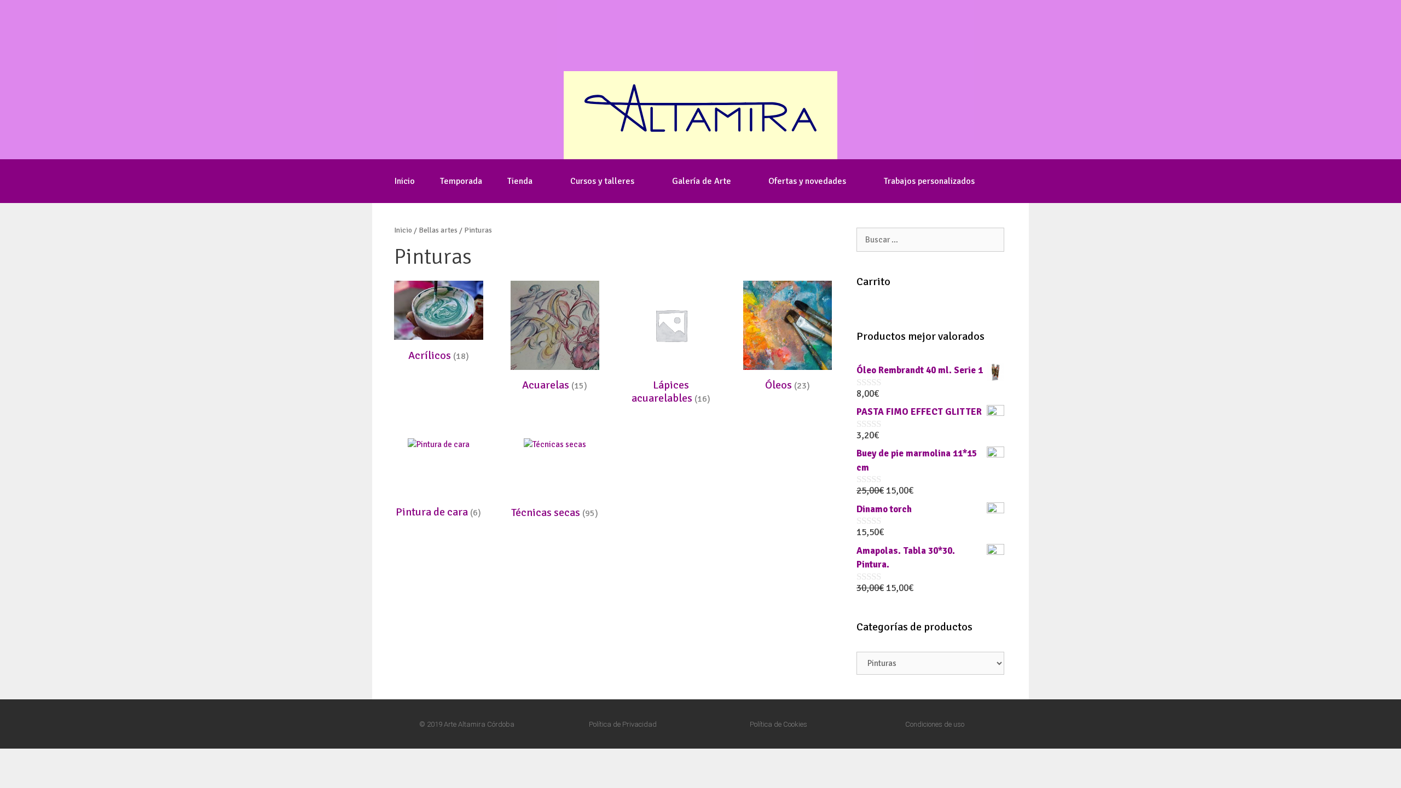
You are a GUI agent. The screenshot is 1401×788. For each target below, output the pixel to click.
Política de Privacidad (623, 724)
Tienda (519, 181)
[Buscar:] (930, 239)
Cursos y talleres (602, 181)
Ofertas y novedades (807, 181)
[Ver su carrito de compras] (1003, 181)
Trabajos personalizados (929, 181)
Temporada (461, 181)
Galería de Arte (701, 181)
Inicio (405, 181)
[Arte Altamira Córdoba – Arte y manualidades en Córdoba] (700, 114)
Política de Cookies (778, 724)
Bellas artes (438, 230)
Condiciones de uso (934, 724)
